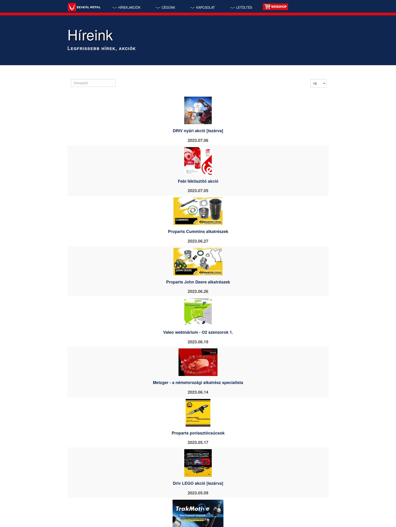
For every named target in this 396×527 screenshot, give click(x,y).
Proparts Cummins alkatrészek (198, 231)
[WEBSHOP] (275, 6)
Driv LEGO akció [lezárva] (198, 483)
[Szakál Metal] (84, 7)
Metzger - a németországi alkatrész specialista (198, 382)
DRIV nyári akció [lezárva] (198, 131)
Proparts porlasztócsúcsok (198, 433)
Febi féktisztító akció (198, 181)
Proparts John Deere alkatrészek (198, 282)
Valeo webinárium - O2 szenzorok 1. (198, 332)
